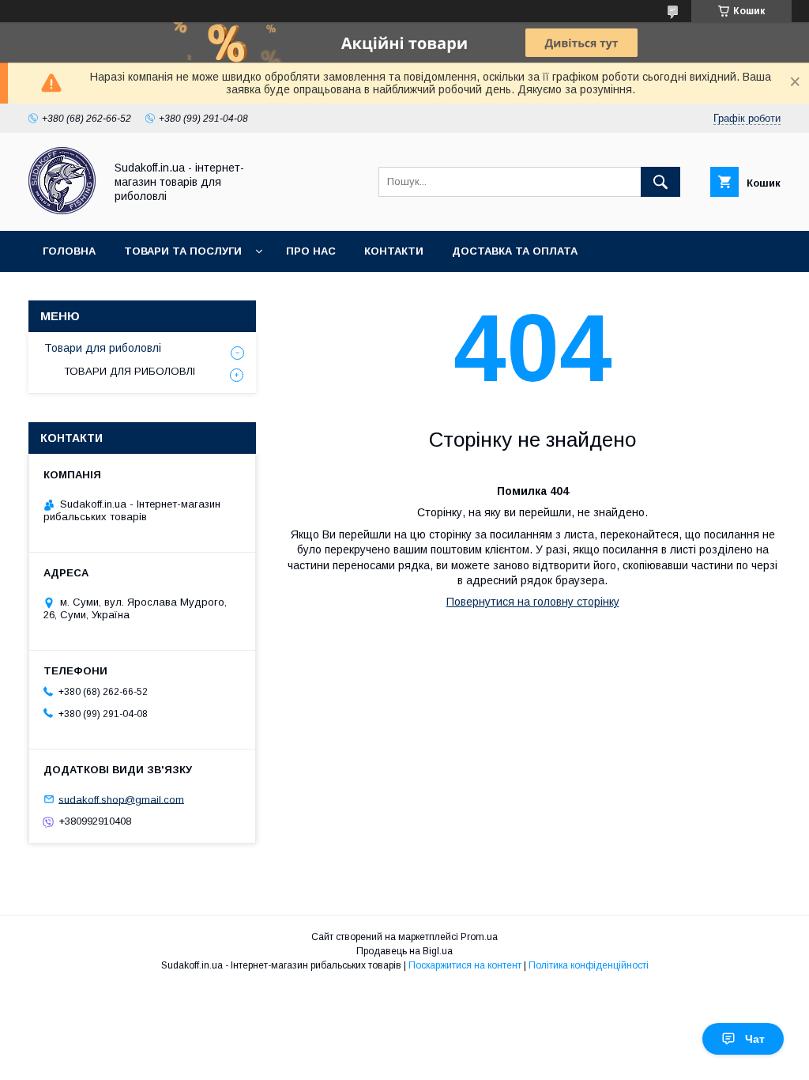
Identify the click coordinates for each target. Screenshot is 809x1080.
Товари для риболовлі (102, 348)
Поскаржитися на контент (464, 965)
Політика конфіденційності (589, 965)
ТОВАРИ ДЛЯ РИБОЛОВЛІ (129, 371)
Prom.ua (479, 936)
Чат (755, 1039)
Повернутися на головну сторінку (532, 601)
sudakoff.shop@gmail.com (121, 799)
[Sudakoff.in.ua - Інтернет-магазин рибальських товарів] (62, 210)
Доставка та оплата (515, 251)
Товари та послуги (183, 251)
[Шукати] (660, 182)
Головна (69, 251)
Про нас (311, 251)
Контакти (393, 251)
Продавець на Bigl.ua (404, 951)
